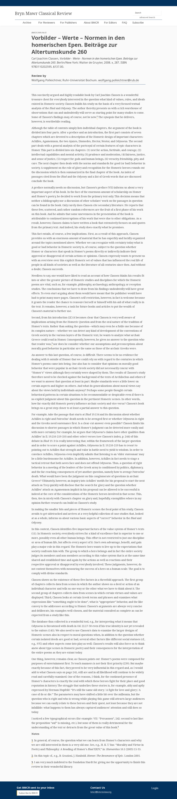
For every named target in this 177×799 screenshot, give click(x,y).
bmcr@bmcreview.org (100, 792)
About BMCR (91, 22)
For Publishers (68, 22)
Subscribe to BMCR (28, 792)
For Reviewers (46, 22)
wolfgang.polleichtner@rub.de (118, 80)
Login (154, 788)
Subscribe (138, 22)
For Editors (110, 22)
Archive (27, 22)
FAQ (124, 22)
